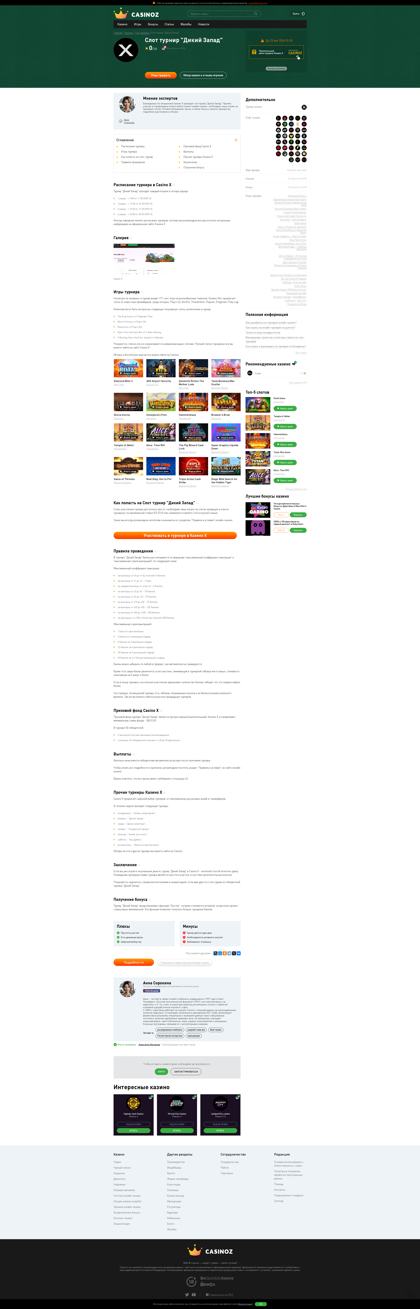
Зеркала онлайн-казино (127, 1206)
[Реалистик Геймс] (304, 136)
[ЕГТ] (278, 147)
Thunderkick (185, 418)
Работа (225, 1167)
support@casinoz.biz (257, 3)
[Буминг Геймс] (297, 136)
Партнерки (227, 1173)
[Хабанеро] (284, 118)
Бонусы (153, 24)
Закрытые (119, 1173)
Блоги (170, 1223)
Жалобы (186, 24)
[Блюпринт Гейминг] (278, 136)
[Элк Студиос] (278, 141)
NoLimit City (152, 384)
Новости (203, 24)
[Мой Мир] (220, 953)
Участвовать (161, 75)
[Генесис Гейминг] (278, 153)
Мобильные (173, 1218)
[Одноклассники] (225, 953)
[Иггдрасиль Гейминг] (278, 124)
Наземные (173, 1190)
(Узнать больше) (245, 1304)
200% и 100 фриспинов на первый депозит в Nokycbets (288, 522)
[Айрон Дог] (297, 153)
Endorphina (279, 402)
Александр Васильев (149, 1044)
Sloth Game (279, 398)
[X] (234, 953)
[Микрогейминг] (284, 124)
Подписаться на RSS (220, 1294)
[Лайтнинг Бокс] (297, 147)
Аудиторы (172, 1212)
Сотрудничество (230, 1162)
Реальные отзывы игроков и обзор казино (185, 962)
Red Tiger (119, 384)
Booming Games (219, 387)
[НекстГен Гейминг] (284, 141)
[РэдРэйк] (304, 130)
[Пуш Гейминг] (297, 130)
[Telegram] (229, 953)
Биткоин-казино (123, 1218)
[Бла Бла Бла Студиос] (304, 153)
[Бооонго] (291, 159)
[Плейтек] (284, 130)
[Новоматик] (291, 141)
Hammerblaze (280, 434)
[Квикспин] (297, 124)
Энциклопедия (122, 1223)
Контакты (279, 1189)
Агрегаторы (173, 1184)
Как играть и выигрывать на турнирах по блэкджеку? (276, 346)
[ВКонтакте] (239, 953)
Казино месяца (175, 1195)
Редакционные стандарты (288, 1195)
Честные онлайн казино (127, 1195)
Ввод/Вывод (174, 1167)
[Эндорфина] (278, 118)
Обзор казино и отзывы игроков (203, 75)
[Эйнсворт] (291, 153)
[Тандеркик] (278, 130)
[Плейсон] (291, 147)
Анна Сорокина (129, 121)
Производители (176, 1162)
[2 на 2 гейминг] (284, 147)
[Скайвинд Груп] (304, 147)
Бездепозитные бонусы (127, 1212)
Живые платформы (177, 1178)
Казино (122, 24)
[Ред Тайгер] (304, 124)
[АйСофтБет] (297, 141)
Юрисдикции (174, 1201)
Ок (261, 1304)
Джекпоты (119, 1178)
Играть (133, 1130)
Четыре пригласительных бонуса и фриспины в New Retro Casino (290, 506)
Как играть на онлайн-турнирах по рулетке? (270, 327)
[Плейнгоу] (291, 124)
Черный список (122, 1167)
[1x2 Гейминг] (284, 153)
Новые (117, 1162)
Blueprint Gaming (187, 452)
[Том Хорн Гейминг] (304, 141)
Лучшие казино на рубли (127, 1201)
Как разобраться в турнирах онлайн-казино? (271, 322)
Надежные (120, 1184)
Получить (298, 514)
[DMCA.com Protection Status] (208, 1285)
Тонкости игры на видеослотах (263, 332)
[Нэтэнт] (291, 118)
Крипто (171, 1173)
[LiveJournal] (216, 953)
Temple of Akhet (282, 416)
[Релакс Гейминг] (304, 118)
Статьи (169, 24)
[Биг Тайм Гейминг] (284, 136)
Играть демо (130, 373)
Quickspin (118, 418)
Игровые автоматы (124, 1190)
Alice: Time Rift (281, 470)
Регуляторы (174, 1206)
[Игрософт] (304, 159)
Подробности (134, 962)
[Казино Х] (304, 107)
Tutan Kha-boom (282, 452)
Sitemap (278, 1201)
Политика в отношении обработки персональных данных (288, 1175)
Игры (137, 24)
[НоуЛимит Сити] (297, 118)
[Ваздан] (291, 130)
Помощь (279, 1184)
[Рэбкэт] (291, 136)
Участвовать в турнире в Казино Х (175, 535)
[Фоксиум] (297, 159)
